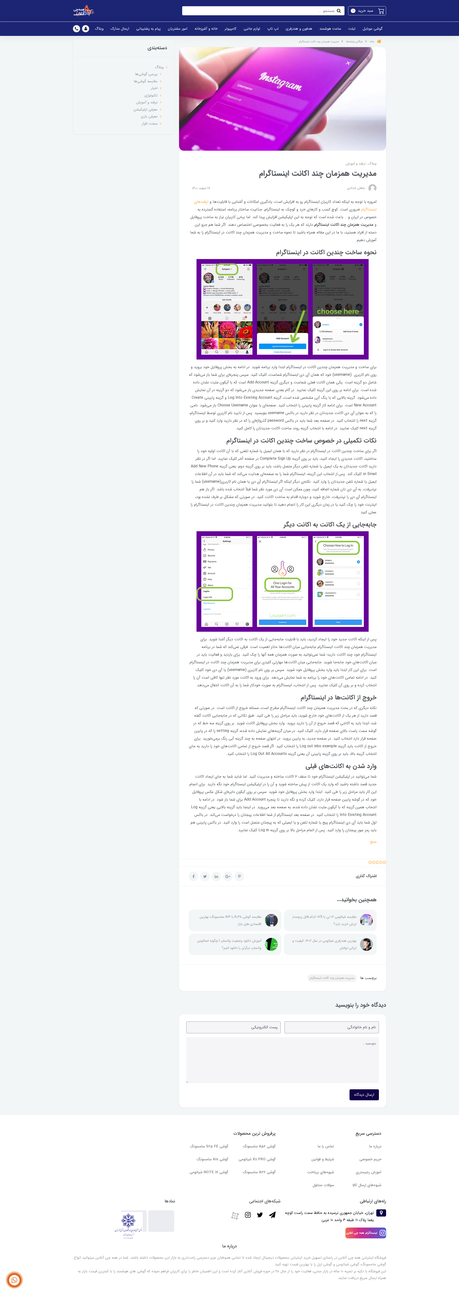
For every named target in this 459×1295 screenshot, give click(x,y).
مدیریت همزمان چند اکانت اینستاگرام (332, 978)
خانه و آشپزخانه (206, 29)
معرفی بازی (149, 116)
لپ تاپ (273, 29)
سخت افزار (150, 124)
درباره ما (375, 1146)
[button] (367, 10)
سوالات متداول (323, 1185)
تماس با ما (326, 1146)
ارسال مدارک (120, 29)
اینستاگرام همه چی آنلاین (361, 1233)
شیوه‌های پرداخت (320, 1172)
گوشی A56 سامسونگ (259, 1146)
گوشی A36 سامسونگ (259, 1172)
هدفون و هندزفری (299, 29)
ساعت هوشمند (330, 29)
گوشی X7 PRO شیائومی (257, 1159)
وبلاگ (99, 29)
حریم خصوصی (370, 1159)
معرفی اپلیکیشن (146, 109)
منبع (373, 842)
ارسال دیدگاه (364, 1095)
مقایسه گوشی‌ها (146, 81)
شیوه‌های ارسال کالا (366, 1185)
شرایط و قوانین (322, 1159)
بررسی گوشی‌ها (146, 74)
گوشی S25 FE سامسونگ (209, 1146)
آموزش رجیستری (368, 1172)
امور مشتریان (177, 29)
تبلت (351, 29)
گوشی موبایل (372, 29)
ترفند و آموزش (355, 163)
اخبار (154, 88)
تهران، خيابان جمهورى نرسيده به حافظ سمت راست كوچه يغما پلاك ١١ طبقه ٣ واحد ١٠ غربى (329, 1216)
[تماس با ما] (14, 1280)
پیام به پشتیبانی (148, 29)
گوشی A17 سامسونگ (212, 1159)
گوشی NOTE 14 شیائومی (209, 1172)
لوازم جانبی (252, 29)
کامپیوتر (230, 29)
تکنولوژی (151, 95)
